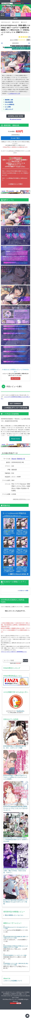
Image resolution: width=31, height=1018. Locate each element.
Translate (27, 3)
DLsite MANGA (18, 14)
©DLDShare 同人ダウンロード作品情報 (13, 999)
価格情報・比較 (9, 99)
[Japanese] (11, 1)
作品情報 (16, 22)
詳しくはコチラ (15, 378)
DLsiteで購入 (15, 138)
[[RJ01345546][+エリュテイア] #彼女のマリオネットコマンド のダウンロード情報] (25, 43)
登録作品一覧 (21, 458)
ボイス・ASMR (27, 45)
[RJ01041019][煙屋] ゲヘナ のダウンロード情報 (14, 955)
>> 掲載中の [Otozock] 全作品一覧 (18, 574)
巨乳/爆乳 (14, 48)
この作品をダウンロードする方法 (15, 408)
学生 (29, 47)
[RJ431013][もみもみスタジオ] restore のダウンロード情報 (15, 928)
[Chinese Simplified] (17, 1)
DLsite (24, 22)
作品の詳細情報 (9, 102)
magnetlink (11, 191)
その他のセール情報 (23, 590)
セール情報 (8, 106)
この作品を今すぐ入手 (14, 93)
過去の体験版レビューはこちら (14, 915)
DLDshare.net (6, 22)
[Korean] (13, 1)
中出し (14, 47)
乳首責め (19, 47)
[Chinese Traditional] (19, 1)
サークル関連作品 (9, 104)
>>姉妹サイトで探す (15, 184)
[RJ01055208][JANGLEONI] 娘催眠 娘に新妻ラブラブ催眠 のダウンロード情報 (15, 937)
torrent (3, 191)
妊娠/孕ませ (24, 47)
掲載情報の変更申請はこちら (21, 499)
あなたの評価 (14, 40)
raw (17, 191)
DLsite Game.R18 (23, 14)
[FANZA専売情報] (15, 681)
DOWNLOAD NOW (15, 116)
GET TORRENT (15, 403)
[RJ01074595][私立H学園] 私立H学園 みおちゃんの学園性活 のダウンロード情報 (15, 946)
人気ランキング (9, 109)
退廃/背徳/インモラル (25, 48)
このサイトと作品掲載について (12, 980)
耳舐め (18, 48)
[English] (15, 1)
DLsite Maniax (2, 14)
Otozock (18, 45)
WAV (22, 45)
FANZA (8, 13)
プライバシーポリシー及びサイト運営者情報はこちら (14, 651)
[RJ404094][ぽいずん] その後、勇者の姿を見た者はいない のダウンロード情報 (15, 964)
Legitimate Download (16, 119)
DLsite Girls (13, 14)
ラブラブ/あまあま (8, 47)
